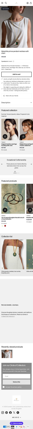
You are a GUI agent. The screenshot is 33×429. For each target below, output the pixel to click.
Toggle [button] (31, 102)
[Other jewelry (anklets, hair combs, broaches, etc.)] (13, 254)
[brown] (5, 226)
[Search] (6, 3)
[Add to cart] (5, 136)
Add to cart (16, 74)
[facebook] (10, 412)
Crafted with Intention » (8, 316)
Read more (8, 69)
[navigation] (11, 44)
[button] (2, 164)
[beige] (2, 226)
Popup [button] (13, 61)
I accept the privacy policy (13, 387)
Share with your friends (12, 95)
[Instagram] (2, 412)
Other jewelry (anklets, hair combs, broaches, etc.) (11, 272)
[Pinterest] (6, 412)
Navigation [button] (2, 3)
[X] (14, 413)
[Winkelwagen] (31, 3)
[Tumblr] (18, 412)
